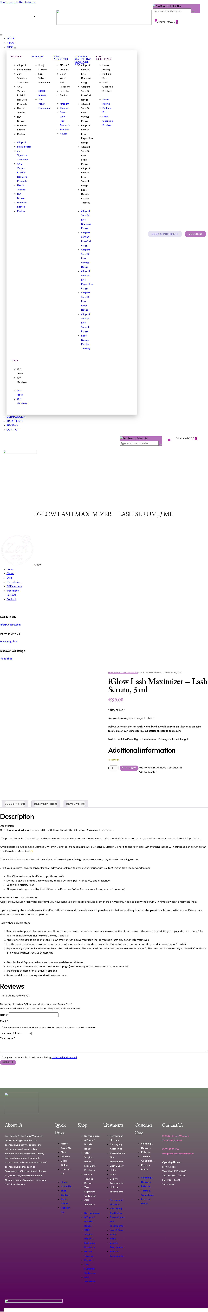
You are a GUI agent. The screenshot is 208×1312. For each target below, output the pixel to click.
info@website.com (10, 624)
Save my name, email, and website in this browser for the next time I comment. (50, 1027)
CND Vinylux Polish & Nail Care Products (22, 95)
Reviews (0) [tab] (75, 803)
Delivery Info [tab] (46, 803)
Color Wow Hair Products (65, 80)
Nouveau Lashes (22, 127)
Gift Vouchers (22, 380)
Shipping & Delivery (147, 1145)
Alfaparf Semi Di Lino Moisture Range (83, 60)
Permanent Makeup (116, 1138)
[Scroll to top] (2, 1310)
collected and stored (64, 1057)
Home (111, 672)
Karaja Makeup (42, 67)
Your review (7, 1038)
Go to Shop (6, 658)
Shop (63, 1152)
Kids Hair (64, 91)
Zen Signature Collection (22, 78)
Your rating (7, 1033)
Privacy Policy (145, 1167)
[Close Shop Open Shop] (15, 47)
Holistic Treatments (116, 1189)
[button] (5, 490)
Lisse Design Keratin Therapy (85, 196)
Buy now (129, 768)
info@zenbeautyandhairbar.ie (178, 1153)
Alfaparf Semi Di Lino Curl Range (86, 93)
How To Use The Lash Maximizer (19, 897)
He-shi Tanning (21, 110)
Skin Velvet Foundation (44, 78)
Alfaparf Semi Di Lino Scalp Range (85, 155)
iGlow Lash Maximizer (126, 672)
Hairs (113, 1170)
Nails (113, 1174)
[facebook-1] (2, 607)
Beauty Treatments (116, 1180)
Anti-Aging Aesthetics (116, 1146)
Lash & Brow (117, 1165)
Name (4, 1014)
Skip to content (9, 2)
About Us (66, 1147)
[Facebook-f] (12, 17)
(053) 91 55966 (170, 1149)
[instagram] (5, 607)
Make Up (37, 56)
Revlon (21, 133)
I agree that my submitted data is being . (40, 1057)
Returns (145, 1152)
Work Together (8, 641)
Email (4, 1021)
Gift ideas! (20, 371)
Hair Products (60, 58)
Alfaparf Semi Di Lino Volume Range (85, 112)
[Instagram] (23, 17)
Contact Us (65, 1171)
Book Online (64, 1162)
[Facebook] (166, 1199)
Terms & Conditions (147, 1158)
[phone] (9, 607)
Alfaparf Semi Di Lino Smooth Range (85, 177)
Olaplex (64, 69)
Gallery (65, 1156)
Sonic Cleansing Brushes (107, 87)
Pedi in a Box (106, 76)
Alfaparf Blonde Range (89, 1144)
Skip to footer (27, 2)
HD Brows (20, 118)
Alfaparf (21, 65)
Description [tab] (15, 803)
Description (7, 826)
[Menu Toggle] (1, 34)
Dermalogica (24, 69)
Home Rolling (106, 67)
